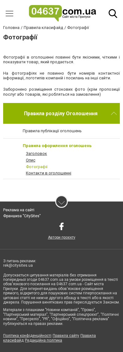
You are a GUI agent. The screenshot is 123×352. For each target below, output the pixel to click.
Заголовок (36, 153)
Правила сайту (66, 335)
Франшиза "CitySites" (22, 216)
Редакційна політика (43, 340)
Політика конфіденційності (27, 335)
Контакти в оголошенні (48, 173)
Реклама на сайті (18, 210)
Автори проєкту (61, 237)
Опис (30, 160)
